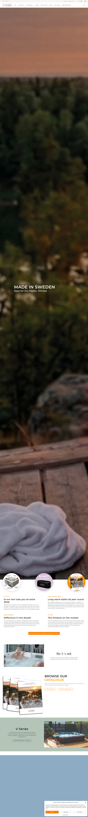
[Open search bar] (84, 5)
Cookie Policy (65, 814)
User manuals (57, 5)
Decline (66, 812)
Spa (15, 5)
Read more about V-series (22, 740)
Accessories (21, 5)
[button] (85, 802)
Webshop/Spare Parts (66, 5)
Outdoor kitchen (43, 5)
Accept (52, 812)
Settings (79, 812)
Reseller (50, 5)
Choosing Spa (29, 5)
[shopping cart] (85, 1)
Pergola (37, 5)
